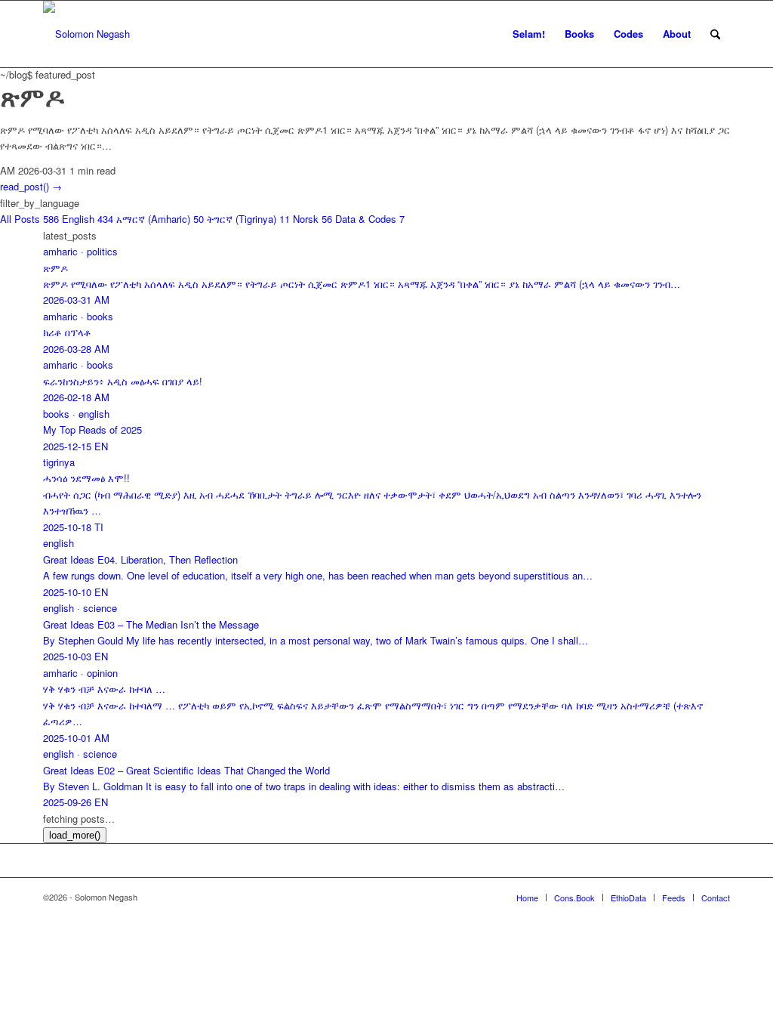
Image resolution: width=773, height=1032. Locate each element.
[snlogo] (86, 34)
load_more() (74, 835)
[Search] (715, 34)
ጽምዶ (32, 96)
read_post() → (31, 186)
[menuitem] (529, 34)
